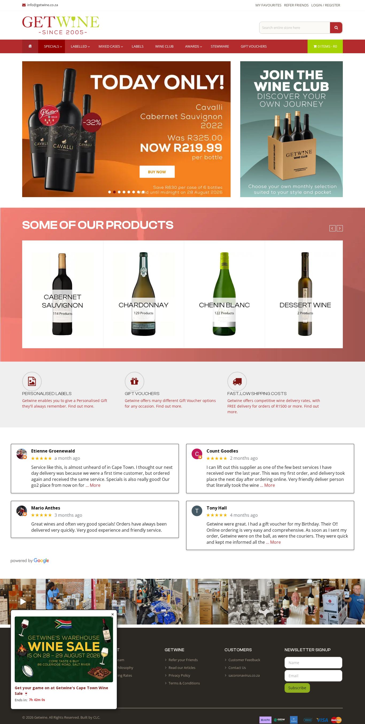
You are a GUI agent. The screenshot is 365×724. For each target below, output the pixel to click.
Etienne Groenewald (53, 451)
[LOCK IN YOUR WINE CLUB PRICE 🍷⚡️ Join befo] (205, 602)
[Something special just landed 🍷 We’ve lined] (114, 602)
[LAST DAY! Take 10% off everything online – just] (23, 602)
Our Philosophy (120, 667)
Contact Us (237, 667)
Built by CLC (89, 717)
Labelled (79, 46)
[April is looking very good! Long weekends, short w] (68, 602)
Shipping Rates (120, 675)
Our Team (116, 659)
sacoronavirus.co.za (244, 675)
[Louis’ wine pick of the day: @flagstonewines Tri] (342, 602)
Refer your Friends (183, 659)
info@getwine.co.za (42, 4)
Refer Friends (296, 5)
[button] (109, 192)
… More (93, 485)
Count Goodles (222, 451)
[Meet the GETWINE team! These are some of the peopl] (251, 602)
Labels (137, 46)
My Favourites (268, 5)
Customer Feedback (244, 659)
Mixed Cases (109, 46)
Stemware (220, 46)
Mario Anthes (45, 508)
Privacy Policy (179, 675)
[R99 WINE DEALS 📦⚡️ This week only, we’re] (297, 602)
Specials (51, 46)
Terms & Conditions (184, 683)
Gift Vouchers (254, 46)
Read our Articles (182, 667)
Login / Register (325, 5)
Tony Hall (217, 508)
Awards (192, 46)
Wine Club (164, 46)
